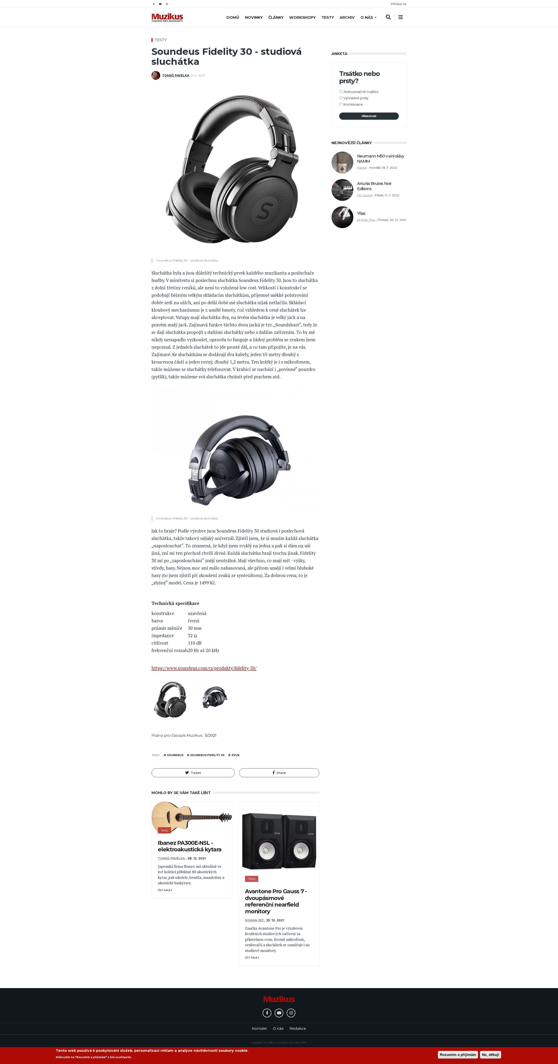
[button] (193, 772)
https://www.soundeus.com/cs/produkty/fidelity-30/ (204, 668)
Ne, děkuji (490, 1055)
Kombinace (353, 104)
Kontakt (259, 1028)
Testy (328, 17)
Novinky (254, 17)
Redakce (297, 1028)
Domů (232, 17)
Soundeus (175, 755)
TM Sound (364, 195)
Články (276, 17)
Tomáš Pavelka (175, 75)
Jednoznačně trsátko (361, 92)
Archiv (347, 17)
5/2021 (210, 735)
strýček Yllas (366, 220)
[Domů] (167, 17)
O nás (367, 17)
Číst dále (164, 890)
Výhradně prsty (355, 98)
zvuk (235, 755)
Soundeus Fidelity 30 (207, 755)
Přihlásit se (399, 4)
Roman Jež (254, 920)
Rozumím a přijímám (458, 1055)
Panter (362, 167)
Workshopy (302, 17)
